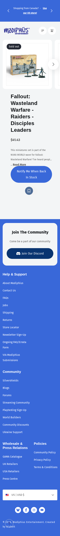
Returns (7, 320)
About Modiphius (13, 283)
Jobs (5, 305)
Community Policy (45, 452)
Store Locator (11, 327)
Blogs (6, 387)
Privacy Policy (42, 459)
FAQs (5, 297)
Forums (7, 395)
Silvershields (10, 380)
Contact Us (9, 290)
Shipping (8, 312)
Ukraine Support (12, 432)
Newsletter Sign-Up (14, 334)
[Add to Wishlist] (31, 191)
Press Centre (10, 478)
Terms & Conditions (45, 467)
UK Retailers (10, 464)
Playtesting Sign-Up (14, 410)
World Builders (12, 417)
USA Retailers (11, 471)
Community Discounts (16, 424)
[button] (8, 10)
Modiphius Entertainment (28, 522)
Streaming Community (16, 402)
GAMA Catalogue (12, 456)
